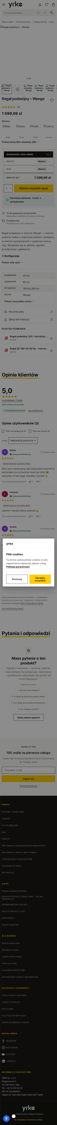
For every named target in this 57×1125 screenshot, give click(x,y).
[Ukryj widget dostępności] (14, 1116)
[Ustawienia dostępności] (6, 1118)
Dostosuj (17, 579)
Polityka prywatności (18, 566)
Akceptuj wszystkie (40, 579)
